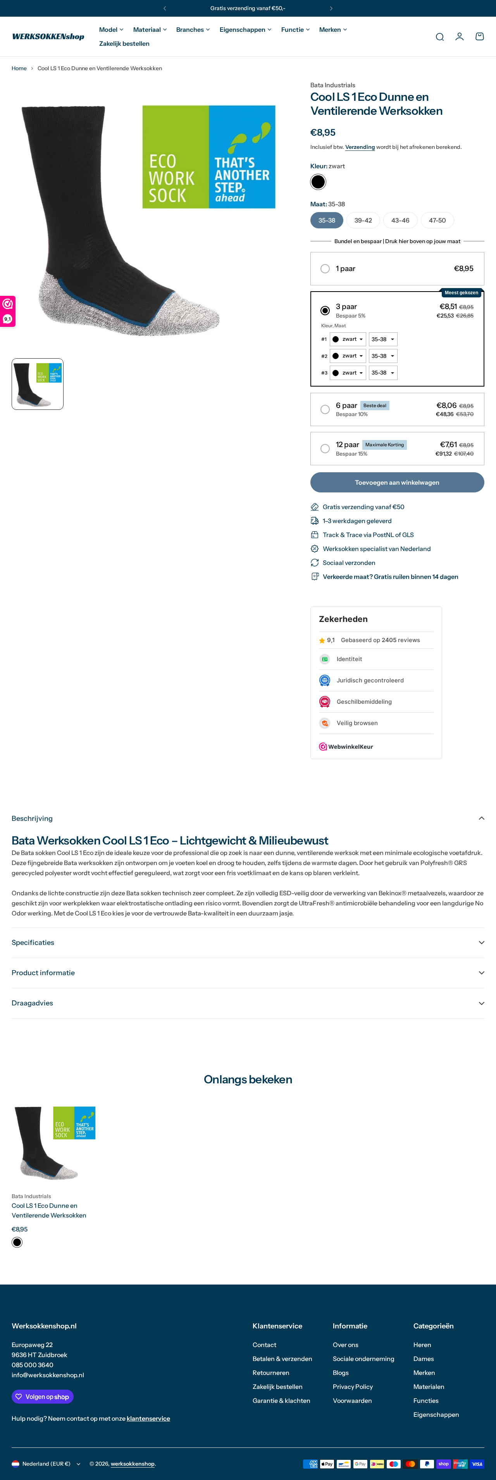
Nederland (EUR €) (46, 1463)
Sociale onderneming (363, 1359)
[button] (164, 8)
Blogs (341, 1372)
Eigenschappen (242, 29)
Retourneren (271, 1372)
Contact (264, 1345)
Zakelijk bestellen (278, 1386)
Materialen (428, 1386)
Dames (423, 1359)
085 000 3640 (32, 1365)
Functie (292, 29)
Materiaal (147, 29)
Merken (330, 29)
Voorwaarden (352, 1400)
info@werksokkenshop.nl (48, 1375)
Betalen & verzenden (282, 1359)
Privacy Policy (353, 1386)
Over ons (345, 1345)
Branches (190, 29)
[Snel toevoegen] (84, 1171)
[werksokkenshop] (48, 36)
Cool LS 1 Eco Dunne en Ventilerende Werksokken (49, 1210)
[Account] (459, 36)
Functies (426, 1400)
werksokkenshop (133, 1463)
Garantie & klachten (281, 1400)
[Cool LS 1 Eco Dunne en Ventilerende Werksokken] (55, 1142)
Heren (422, 1345)
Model (108, 29)
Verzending (360, 146)
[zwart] (318, 182)
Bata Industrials (332, 85)
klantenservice (148, 1418)
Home (19, 68)
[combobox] (348, 339)
